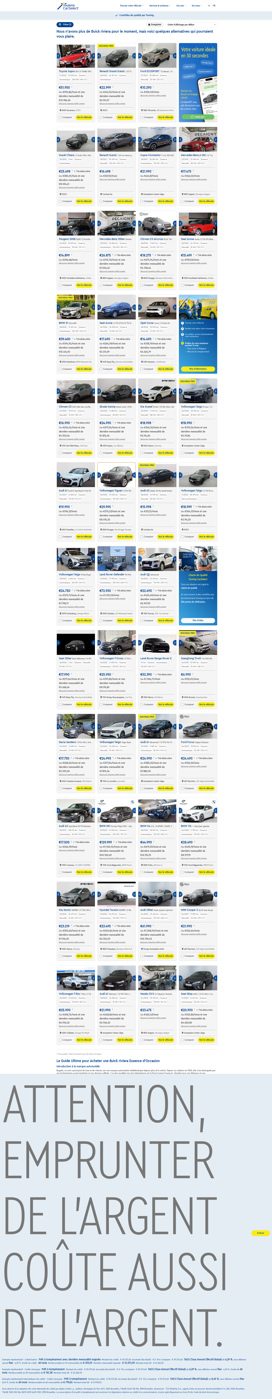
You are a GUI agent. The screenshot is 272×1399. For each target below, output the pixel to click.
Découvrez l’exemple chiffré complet (72, 103)
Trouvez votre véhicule (130, 6)
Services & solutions (158, 6)
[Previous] (58, 56)
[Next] (93, 56)
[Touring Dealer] (69, 5)
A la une (180, 6)
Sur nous (196, 6)
